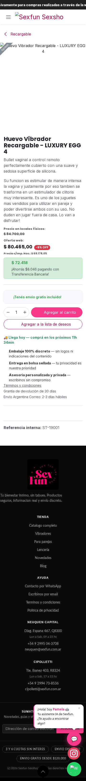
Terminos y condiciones (43, 602)
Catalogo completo (43, 525)
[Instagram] (74, 753)
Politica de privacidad (43, 610)
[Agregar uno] (25, 312)
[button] (43, 771)
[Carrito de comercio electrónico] (77, 17)
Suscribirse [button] (70, 728)
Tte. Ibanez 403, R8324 (43, 670)
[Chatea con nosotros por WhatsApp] (74, 769)
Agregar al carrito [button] (59, 312)
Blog (43, 566)
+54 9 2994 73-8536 (43, 683)
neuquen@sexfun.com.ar (43, 649)
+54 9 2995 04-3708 (43, 644)
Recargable (20, 34)
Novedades (43, 558)
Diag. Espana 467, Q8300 (43, 631)
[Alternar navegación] (8, 17)
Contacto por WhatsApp (43, 586)
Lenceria (43, 550)
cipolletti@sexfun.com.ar (43, 689)
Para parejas (43, 542)
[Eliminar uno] (8, 312)
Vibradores (43, 533)
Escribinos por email (43, 594)
